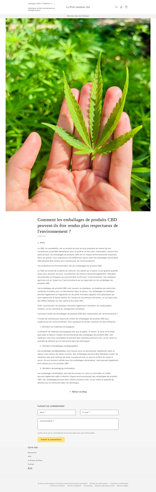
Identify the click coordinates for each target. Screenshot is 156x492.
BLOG (30, 468)
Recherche (32, 453)
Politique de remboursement (99, 483)
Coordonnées (88, 485)
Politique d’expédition (74, 485)
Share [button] (42, 243)
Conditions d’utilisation (57, 485)
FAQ (29, 456)
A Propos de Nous (35, 460)
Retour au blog (79, 392)
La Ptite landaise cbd (50, 483)
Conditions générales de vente (105, 485)
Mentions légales (122, 485)
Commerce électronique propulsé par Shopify (72, 483)
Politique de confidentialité (119, 483)
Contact (31, 464)
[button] (41, 3)
